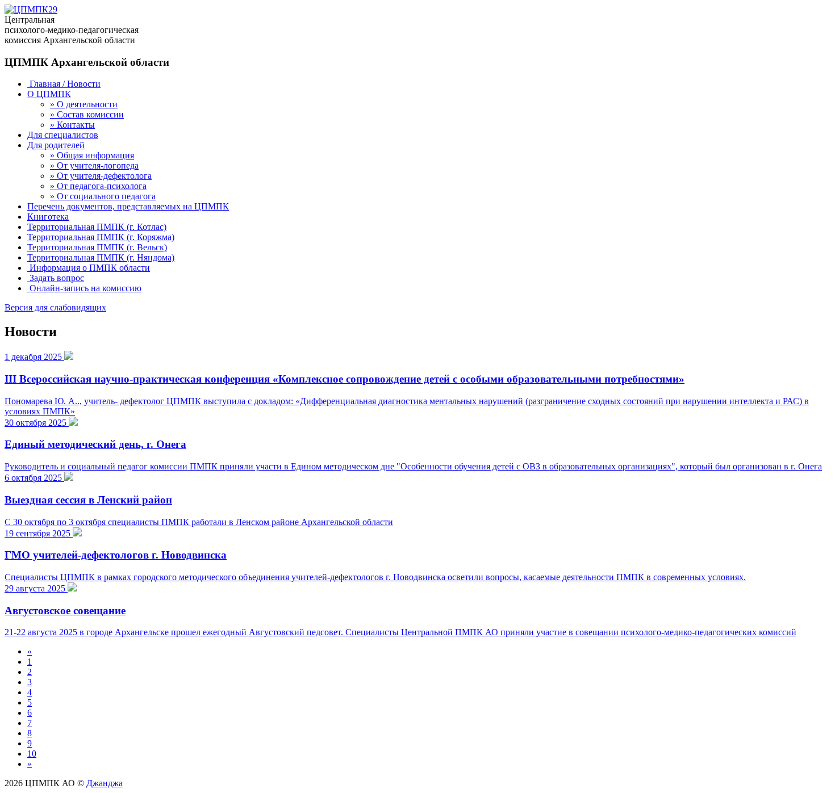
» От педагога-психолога (98, 186)
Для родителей (56, 145)
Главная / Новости (64, 84)
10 (31, 753)
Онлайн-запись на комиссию (84, 288)
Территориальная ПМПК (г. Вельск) (97, 247)
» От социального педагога (103, 196)
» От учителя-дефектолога (101, 176)
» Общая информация (92, 155)
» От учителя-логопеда (94, 165)
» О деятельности (84, 104)
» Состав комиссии (87, 114)
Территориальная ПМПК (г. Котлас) (96, 227)
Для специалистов (62, 135)
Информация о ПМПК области (88, 267)
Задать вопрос (55, 278)
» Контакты (72, 124)
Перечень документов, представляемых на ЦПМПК (128, 206)
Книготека (48, 216)
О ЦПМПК (49, 94)
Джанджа (104, 783)
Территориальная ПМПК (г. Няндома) (100, 257)
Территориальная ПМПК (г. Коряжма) (100, 237)
